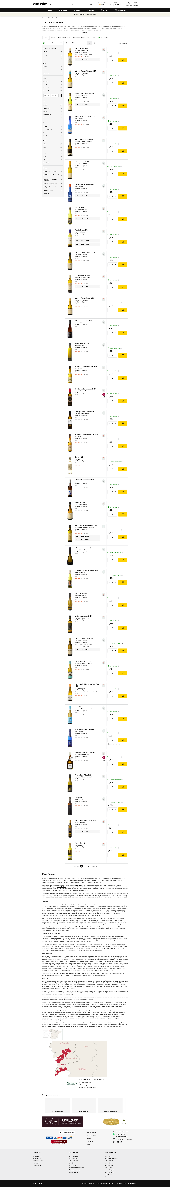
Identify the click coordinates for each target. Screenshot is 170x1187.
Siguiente (93, 866)
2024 (52, 144)
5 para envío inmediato (116, 779)
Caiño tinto (52, 108)
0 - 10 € (52, 81)
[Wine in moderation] (59, 1142)
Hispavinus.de (37, 1165)
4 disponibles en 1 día (115, 348)
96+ (52, 58)
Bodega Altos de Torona (64, 37)
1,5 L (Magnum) (52, 129)
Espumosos (63, 10)
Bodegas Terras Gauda (52, 187)
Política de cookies (131, 1183)
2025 (52, 147)
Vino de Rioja (108, 1156)
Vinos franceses (73, 1160)
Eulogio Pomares (52, 190)
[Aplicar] (60, 95)
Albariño (53, 37)
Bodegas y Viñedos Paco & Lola (81, 37)
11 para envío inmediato (116, 552)
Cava (106, 1177)
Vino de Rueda (109, 1165)
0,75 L (52, 126)
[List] (89, 43)
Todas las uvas (73, 1172)
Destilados (90, 10)
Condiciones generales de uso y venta (105, 1183)
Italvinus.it (36, 1163)
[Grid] (94, 43)
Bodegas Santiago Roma (52, 183)
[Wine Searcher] (115, 1121)
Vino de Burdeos (109, 1172)
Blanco (45, 37)
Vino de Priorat (109, 1160)
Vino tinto (72, 1163)
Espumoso (52, 73)
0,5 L (52, 132)
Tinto (93, 37)
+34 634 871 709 (120, 1134)
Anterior (77, 866)
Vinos (50, 10)
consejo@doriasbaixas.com (89, 1085)
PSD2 (50, 1137)
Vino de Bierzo (109, 1163)
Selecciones (121, 10)
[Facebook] (118, 1142)
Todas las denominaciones (76, 1167)
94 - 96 (52, 55)
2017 (52, 160)
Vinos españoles (73, 1156)
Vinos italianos (73, 1158)
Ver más (45, 163)
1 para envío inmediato (116, 461)
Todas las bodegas (74, 1170)
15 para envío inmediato (116, 643)
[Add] (122, 60)
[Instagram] (114, 1142)
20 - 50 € (52, 87)
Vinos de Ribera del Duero (112, 1158)
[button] (129, 4)
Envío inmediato (104, 37)
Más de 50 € (52, 91)
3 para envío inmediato (116, 530)
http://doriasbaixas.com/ (88, 1087)
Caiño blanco (52, 114)
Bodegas (77, 10)
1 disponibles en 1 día (115, 166)
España (51, 18)
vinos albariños (61, 887)
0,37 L (52, 135)
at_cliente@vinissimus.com (124, 1139)
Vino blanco (72, 1165)
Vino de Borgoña (109, 1170)
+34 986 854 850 (86, 1082)
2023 (52, 150)
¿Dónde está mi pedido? (122, 1132)
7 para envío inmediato (116, 575)
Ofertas (105, 10)
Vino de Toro (108, 1167)
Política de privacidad (121, 1183)
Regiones (44, 18)
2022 (52, 153)
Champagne (108, 1174)
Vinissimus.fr (37, 1158)
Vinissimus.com (37, 1156)
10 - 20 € (52, 84)
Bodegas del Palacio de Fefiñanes (52, 179)
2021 (52, 156)
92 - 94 (52, 52)
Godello (52, 111)
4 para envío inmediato (116, 302)
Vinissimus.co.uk (38, 1160)
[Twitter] (121, 1142)
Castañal (52, 118)
